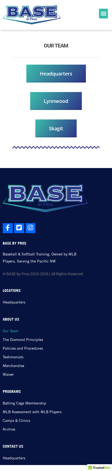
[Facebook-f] (8, 228)
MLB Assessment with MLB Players (32, 411)
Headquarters (14, 302)
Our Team (10, 330)
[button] (103, 13)
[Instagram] (31, 228)
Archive (9, 429)
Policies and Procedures (23, 348)
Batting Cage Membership (24, 403)
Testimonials (13, 357)
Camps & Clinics (16, 420)
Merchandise (13, 365)
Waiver (8, 374)
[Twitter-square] (19, 228)
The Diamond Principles (23, 339)
